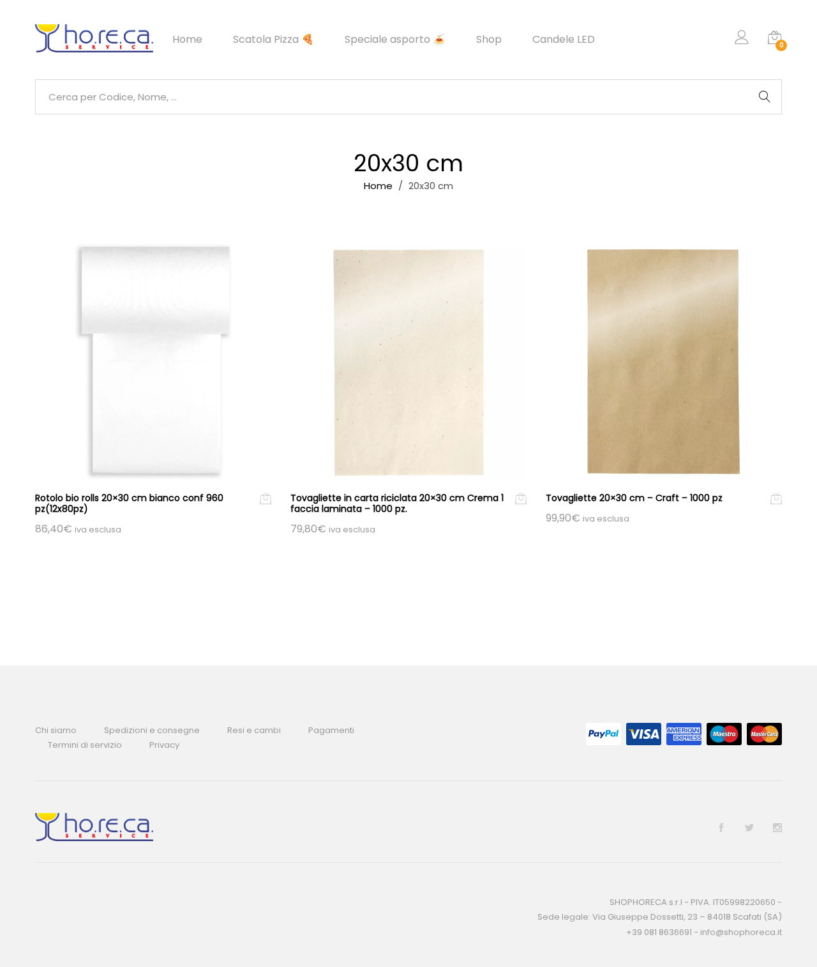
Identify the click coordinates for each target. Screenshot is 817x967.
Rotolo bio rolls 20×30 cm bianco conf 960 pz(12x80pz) (129, 503)
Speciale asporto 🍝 (395, 40)
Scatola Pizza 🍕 (273, 40)
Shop (489, 40)
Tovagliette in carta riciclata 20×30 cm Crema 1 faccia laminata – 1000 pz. (397, 503)
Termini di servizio (85, 745)
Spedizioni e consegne (152, 730)
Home (187, 40)
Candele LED (563, 40)
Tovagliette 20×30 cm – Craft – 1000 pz (634, 497)
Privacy (164, 745)
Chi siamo (56, 730)
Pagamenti (331, 730)
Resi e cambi (254, 730)
